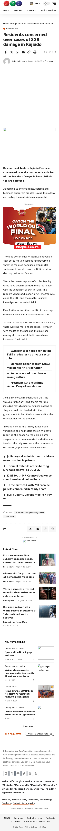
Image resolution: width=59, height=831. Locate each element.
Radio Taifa (8, 781)
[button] (31, 3)
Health (22, 666)
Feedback (6, 803)
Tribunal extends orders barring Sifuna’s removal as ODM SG (26, 468)
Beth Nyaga (19, 61)
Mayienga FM (22, 785)
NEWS (21, 648)
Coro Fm (38, 781)
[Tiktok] (24, 773)
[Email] (23, 52)
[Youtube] (18, 773)
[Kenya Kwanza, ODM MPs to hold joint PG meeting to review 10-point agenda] (46, 691)
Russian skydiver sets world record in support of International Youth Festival (20, 612)
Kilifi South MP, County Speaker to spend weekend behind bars (27, 477)
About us (6, 799)
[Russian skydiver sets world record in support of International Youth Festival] (47, 611)
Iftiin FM (49, 788)
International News (12, 622)
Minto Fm (8, 785)
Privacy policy (28, 803)
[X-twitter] (12, 773)
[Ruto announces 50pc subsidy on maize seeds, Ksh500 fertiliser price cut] (47, 560)
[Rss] (36, 773)
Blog (13, 23)
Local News (8, 567)
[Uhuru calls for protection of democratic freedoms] (47, 578)
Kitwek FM (49, 785)
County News (12, 29)
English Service (24, 781)
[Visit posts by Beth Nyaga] (6, 61)
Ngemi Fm (7, 792)
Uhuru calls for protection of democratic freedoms (19, 575)
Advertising (45, 799)
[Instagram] (30, 773)
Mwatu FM (36, 785)
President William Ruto (38, 734)
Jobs (23, 799)
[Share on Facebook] (5, 52)
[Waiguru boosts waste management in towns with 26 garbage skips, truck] (46, 670)
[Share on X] (11, 52)
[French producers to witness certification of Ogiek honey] (46, 712)
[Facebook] (6, 773)
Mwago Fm (7, 788)
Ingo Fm (38, 788)
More (24, 622)
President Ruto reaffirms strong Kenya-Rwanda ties (25, 384)
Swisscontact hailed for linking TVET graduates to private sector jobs (29, 354)
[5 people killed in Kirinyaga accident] (46, 653)
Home (6, 23)
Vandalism (9, 516)
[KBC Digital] (12, 3)
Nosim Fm (19, 792)
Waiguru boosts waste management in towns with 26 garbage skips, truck (19, 673)
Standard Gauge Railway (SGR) (30, 512)
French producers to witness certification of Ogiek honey (20, 713)
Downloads (33, 799)
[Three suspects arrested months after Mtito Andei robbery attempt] (47, 593)
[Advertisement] (29, 96)
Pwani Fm (50, 781)
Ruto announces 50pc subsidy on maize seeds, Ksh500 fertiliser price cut (19, 559)
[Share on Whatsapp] (17, 52)
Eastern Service (23, 788)
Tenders (16, 799)
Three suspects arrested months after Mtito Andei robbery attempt (19, 592)
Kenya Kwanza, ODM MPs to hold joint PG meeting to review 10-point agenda (19, 693)
